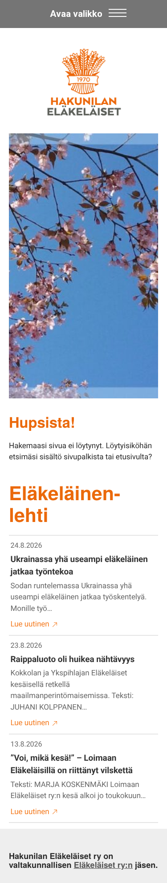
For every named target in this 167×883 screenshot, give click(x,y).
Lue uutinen (30, 624)
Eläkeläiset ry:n (103, 865)
